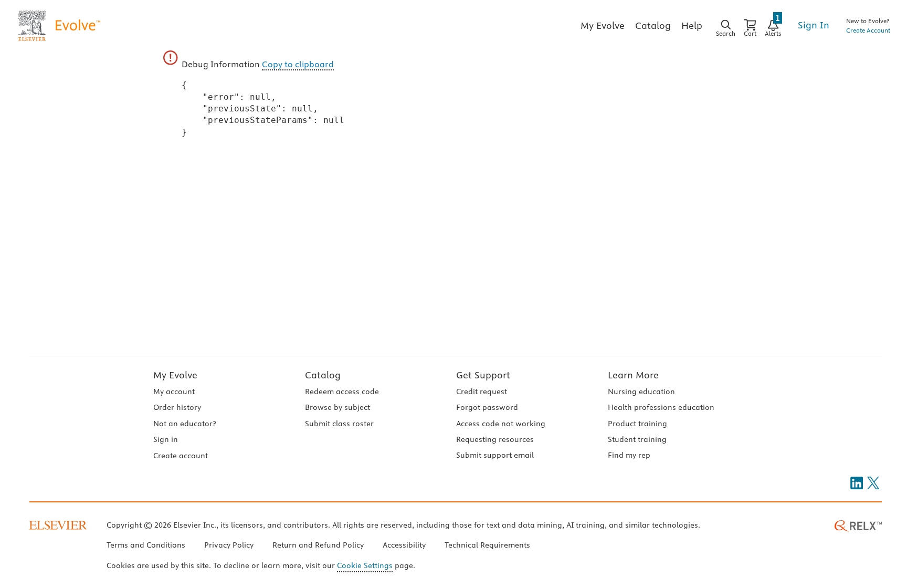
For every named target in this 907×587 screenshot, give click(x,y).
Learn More (633, 375)
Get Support (483, 375)
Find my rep (629, 455)
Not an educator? (184, 423)
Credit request (481, 391)
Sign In (813, 25)
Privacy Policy (229, 545)
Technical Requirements (487, 545)
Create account (180, 455)
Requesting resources (495, 439)
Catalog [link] (653, 25)
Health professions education (661, 407)
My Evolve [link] (603, 25)
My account (174, 391)
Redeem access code (342, 391)
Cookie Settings (365, 565)
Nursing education (641, 391)
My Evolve (175, 375)
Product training (637, 423)
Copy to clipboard (298, 64)
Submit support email (495, 455)
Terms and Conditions (146, 545)
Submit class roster (339, 423)
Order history (177, 407)
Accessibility (404, 545)
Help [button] (691, 25)
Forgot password (487, 407)
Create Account (868, 30)
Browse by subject (337, 407)
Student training (637, 439)
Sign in (165, 439)
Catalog (323, 375)
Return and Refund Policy (318, 545)
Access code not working (500, 423)
